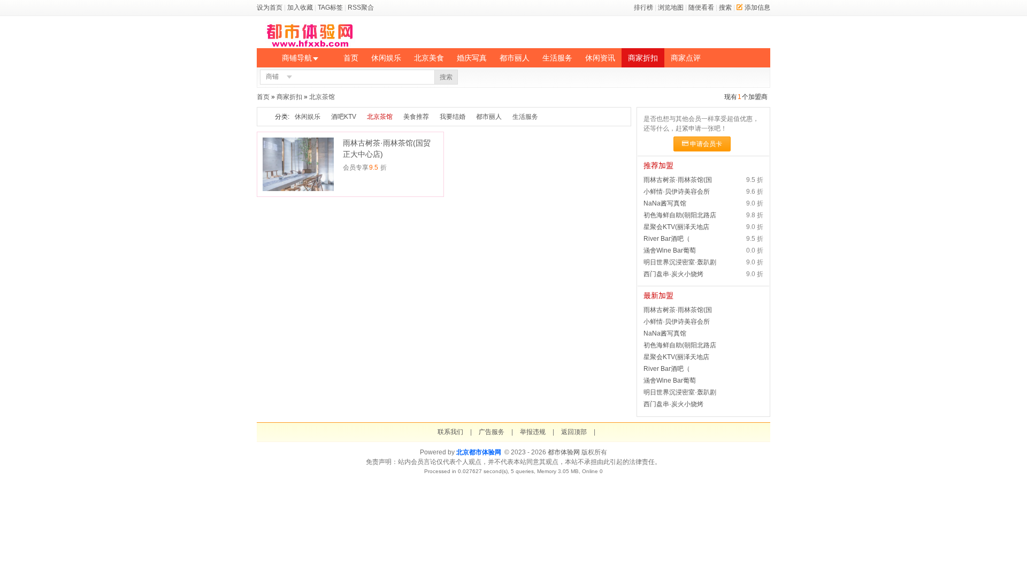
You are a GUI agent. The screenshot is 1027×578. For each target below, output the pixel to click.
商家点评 (686, 58)
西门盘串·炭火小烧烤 (673, 274)
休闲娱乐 (386, 58)
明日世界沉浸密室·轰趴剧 (679, 262)
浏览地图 (671, 7)
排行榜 (643, 7)
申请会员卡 (706, 144)
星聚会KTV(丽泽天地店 (676, 227)
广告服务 (491, 432)
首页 (350, 58)
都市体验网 (564, 452)
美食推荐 (416, 116)
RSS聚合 (361, 7)
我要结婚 (452, 116)
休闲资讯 (600, 58)
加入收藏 (300, 7)
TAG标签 (330, 7)
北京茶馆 (322, 97)
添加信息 (757, 7)
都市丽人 (515, 58)
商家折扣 (643, 58)
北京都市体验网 (478, 452)
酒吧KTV (343, 116)
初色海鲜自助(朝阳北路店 (679, 215)
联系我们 (450, 432)
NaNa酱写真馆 (664, 203)
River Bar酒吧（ (666, 238)
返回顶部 (574, 432)
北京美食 (429, 58)
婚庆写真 (472, 58)
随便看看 (701, 7)
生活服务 (557, 58)
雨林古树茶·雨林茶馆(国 (677, 180)
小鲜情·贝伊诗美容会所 (676, 191)
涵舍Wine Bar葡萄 (669, 250)
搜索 (725, 7)
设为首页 (269, 7)
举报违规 (533, 432)
